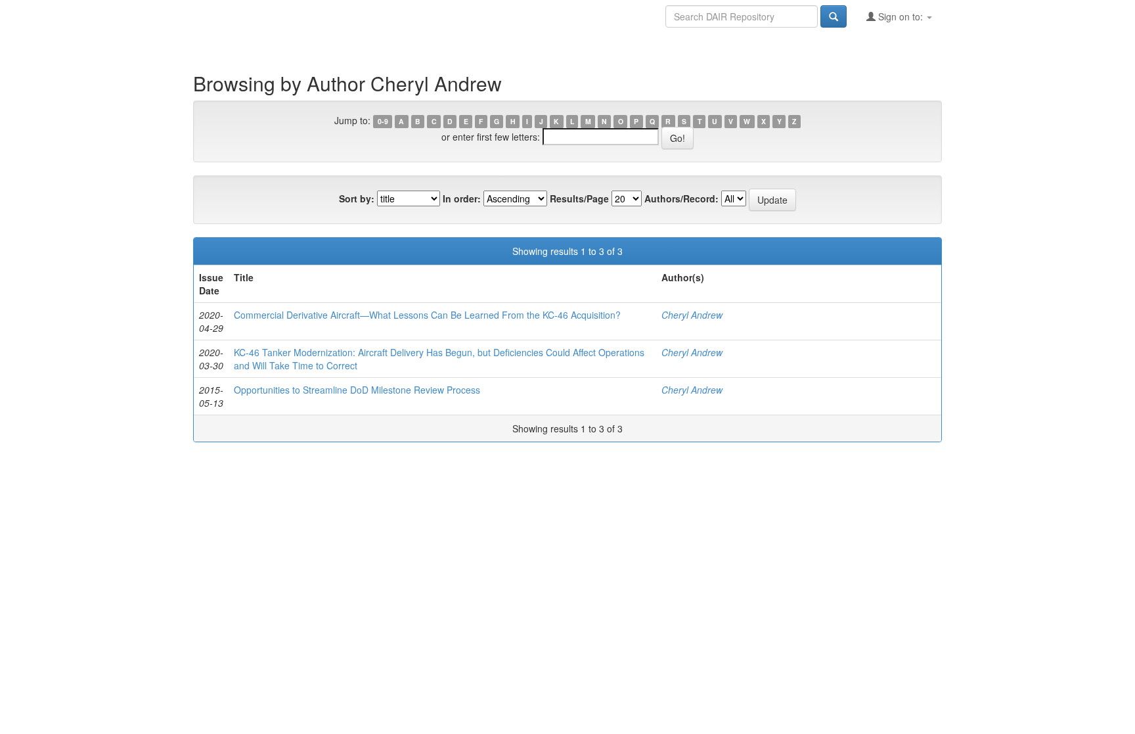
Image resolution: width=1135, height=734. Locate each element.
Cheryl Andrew (692, 314)
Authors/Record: (681, 198)
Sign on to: (900, 16)
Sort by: (356, 198)
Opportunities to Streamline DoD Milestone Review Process (357, 389)
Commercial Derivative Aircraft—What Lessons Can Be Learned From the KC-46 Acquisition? (427, 314)
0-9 (383, 121)
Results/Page (579, 198)
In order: (462, 198)
